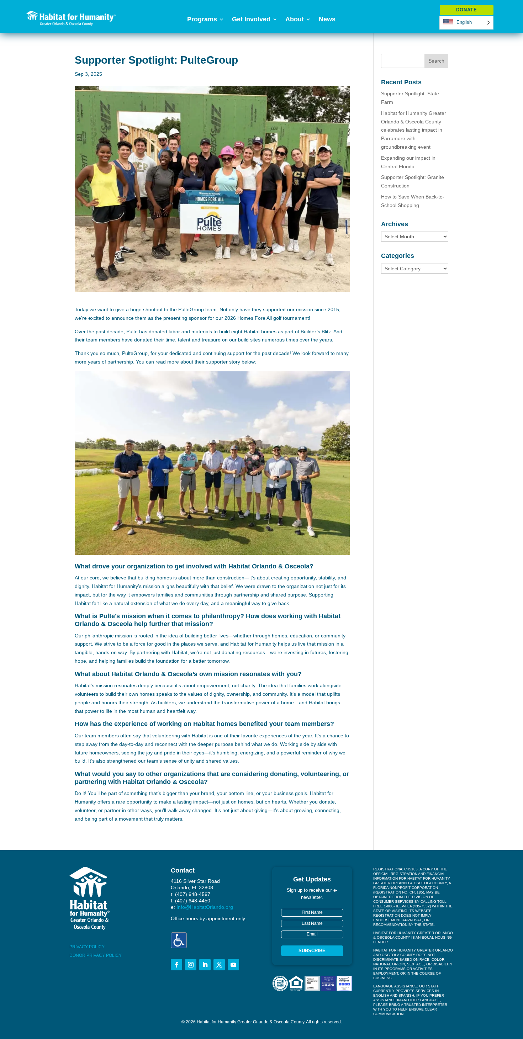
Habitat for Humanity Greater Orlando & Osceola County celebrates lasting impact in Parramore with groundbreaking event (413, 130)
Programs (202, 20)
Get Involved (251, 20)
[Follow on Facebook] (176, 964)
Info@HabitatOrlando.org (204, 907)
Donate (466, 9)
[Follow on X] (219, 964)
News (327, 20)
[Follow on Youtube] (233, 964)
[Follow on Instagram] (190, 964)
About (294, 20)
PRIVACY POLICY (87, 946)
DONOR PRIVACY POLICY (95, 955)
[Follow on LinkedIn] (205, 964)
